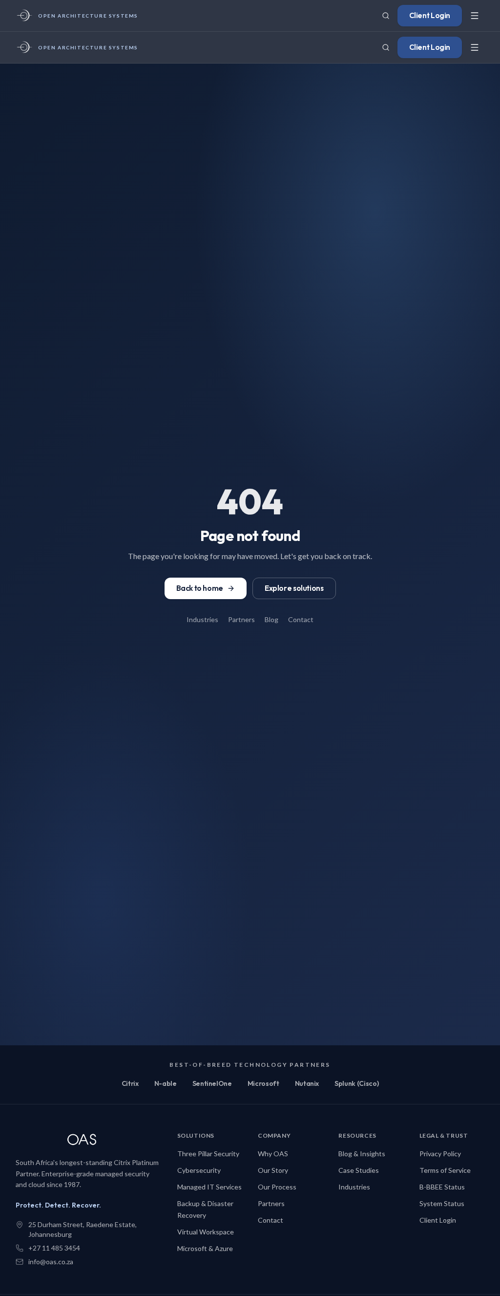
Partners (241, 619)
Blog (271, 619)
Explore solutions (294, 588)
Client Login (429, 15)
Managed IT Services (209, 1187)
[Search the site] (386, 15)
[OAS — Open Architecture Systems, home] (88, 1140)
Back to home (199, 588)
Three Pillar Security (208, 1153)
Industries (202, 619)
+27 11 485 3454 (54, 1248)
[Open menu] (474, 15)
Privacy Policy (440, 1153)
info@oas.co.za (50, 1261)
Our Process (277, 1187)
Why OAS (273, 1153)
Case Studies (358, 1170)
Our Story (273, 1170)
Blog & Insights (361, 1153)
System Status (441, 1203)
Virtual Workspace (205, 1232)
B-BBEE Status (442, 1187)
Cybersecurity (199, 1170)
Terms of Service (445, 1170)
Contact (300, 619)
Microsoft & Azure (205, 1248)
